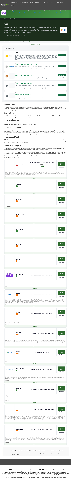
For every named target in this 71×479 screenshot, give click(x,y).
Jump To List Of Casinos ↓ (35, 44)
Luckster (18, 244)
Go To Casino (61, 55)
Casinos (31, 2)
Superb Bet (18, 74)
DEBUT (42, 166)
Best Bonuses (37, 2)
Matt (12, 35)
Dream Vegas (20, 409)
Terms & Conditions (29, 461)
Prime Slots (18, 92)
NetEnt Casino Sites (14, 2)
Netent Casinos (6, 18)
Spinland (18, 332)
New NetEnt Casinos (24, 2)
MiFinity (12, 5)
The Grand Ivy (20, 368)
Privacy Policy (35, 461)
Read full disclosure (31, 41)
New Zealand (65, 8)
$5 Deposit (46, 2)
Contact (51, 461)
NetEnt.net (5, 469)
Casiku (18, 293)
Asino (16, 82)
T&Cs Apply (8, 206)
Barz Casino (19, 274)
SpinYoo (18, 351)
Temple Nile (19, 429)
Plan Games (19, 164)
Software (51, 2)
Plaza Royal (19, 199)
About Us (47, 461)
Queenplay (19, 184)
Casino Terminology (22, 461)
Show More (35, 178)
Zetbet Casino (20, 214)
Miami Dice (19, 388)
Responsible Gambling (41, 461)
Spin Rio (18, 259)
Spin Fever (17, 63)
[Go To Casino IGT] (63, 30)
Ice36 (16, 52)
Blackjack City (20, 312)
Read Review (62, 57)
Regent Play (19, 229)
